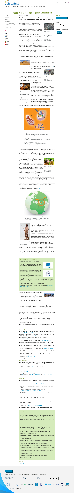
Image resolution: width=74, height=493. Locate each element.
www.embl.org (52, 366)
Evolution (6, 24)
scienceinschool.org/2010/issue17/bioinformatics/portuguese (37, 335)
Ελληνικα (7, 36)
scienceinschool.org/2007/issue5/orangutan (34, 405)
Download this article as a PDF (62, 18)
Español (7, 44)
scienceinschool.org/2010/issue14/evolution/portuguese (31, 390)
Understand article (15, 13)
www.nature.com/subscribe (46, 340)
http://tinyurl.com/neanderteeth (35, 374)
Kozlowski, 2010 (34, 309)
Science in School (22, 11)
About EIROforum (8, 478)
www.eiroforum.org (42, 376)
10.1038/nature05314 (25, 338)
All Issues (14, 6)
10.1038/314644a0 (23, 346)
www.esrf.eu (26, 371)
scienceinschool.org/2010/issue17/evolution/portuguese (31, 394)
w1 (39, 34)
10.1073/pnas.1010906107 (31, 356)
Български (8, 29)
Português (7, 41)
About (32, 6)
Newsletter (61, 2)
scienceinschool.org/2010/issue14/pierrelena (30, 352)
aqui (33, 340)
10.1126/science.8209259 (28, 332)
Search (65, 2)
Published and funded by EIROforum (10, 488)
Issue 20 (30, 11)
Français (7, 33)
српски (7, 42)
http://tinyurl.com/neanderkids (47, 374)
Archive (38, 477)
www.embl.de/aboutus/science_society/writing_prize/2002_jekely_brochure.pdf (34, 383)
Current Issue (10, 6)
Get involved (36, 6)
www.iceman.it (30, 408)
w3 (37, 285)
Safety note (25, 478)
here (33, 348)
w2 (25, 264)
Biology (9, 21)
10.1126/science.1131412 (30, 343)
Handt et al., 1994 (28, 104)
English (7, 32)
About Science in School (9, 477)
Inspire (18, 6)
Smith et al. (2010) (26, 286)
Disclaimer (24, 479)
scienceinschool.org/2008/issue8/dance (28, 399)
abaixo (32, 102)
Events (29, 6)
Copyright (24, 477)
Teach (26, 6)
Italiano (7, 38)
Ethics (13, 23)
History (13, 24)
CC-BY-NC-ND (21, 463)
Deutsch (7, 35)
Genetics (10, 24)
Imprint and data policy (8, 479)
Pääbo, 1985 (52, 66)
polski (7, 39)
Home (6, 6)
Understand (22, 6)
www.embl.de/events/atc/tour (30, 365)
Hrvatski (7, 30)
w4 (34, 288)
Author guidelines (42, 6)
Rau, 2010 (30, 451)
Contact (56, 2)
